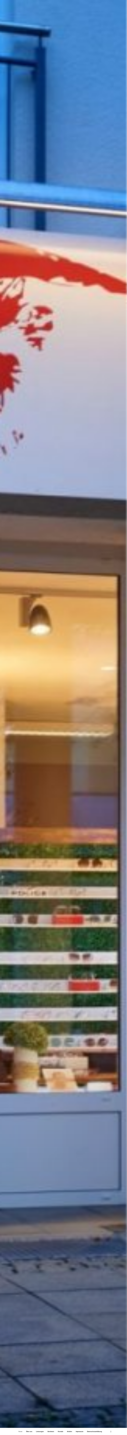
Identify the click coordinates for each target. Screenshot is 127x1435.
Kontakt (60, 1431)
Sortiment (51, 1431)
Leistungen (40, 1431)
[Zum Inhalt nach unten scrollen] (111, 1431)
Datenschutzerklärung (94, 1431)
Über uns (29, 1431)
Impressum (79, 1431)
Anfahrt (69, 1431)
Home (20, 1431)
